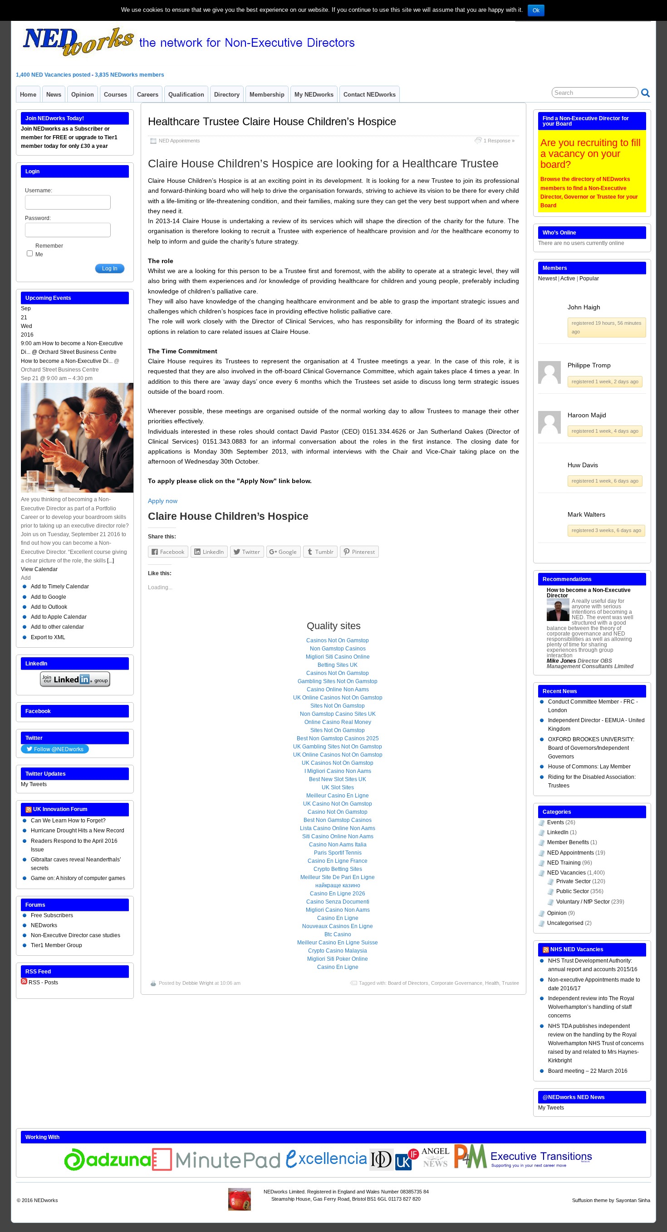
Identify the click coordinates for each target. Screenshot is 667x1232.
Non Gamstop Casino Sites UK (338, 714)
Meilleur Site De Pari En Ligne (337, 877)
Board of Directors (408, 983)
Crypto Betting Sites (338, 869)
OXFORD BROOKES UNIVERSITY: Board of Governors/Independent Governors (591, 748)
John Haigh (584, 307)
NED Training (564, 863)
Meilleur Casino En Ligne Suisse (337, 942)
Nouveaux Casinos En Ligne (337, 926)
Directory (227, 94)
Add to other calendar (57, 627)
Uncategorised (565, 923)
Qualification (186, 94)
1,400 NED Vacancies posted (54, 75)
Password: (38, 218)
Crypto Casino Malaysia (337, 951)
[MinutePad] (216, 1169)
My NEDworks (314, 94)
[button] (26, 578)
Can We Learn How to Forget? (68, 820)
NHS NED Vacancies (576, 949)
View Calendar (39, 569)
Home (28, 94)
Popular (589, 278)
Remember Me (49, 250)
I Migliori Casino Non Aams (337, 771)
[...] (110, 560)
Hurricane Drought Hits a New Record (77, 830)
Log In (110, 268)
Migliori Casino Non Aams (338, 910)
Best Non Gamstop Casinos (338, 820)
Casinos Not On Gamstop (337, 640)
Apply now (162, 500)
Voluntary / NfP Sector (583, 902)
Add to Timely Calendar (60, 586)
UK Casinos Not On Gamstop (337, 763)
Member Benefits (568, 842)
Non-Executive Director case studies (75, 935)
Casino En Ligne (337, 918)
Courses (115, 94)
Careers (147, 94)
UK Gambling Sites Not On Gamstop (337, 746)
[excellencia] (325, 1169)
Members (555, 268)
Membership (267, 94)
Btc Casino (337, 934)
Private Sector (573, 881)
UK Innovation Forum (60, 809)
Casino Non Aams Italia (338, 844)
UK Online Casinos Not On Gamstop (338, 697)
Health (492, 983)
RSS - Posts (43, 982)
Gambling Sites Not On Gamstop (338, 681)
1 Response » (499, 140)
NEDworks (44, 925)
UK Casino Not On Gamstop (337, 804)
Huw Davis (583, 465)
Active (567, 278)
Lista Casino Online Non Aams (337, 828)
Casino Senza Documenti (337, 902)
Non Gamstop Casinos (338, 648)
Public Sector (572, 891)
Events (555, 822)
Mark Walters (586, 514)
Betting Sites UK (338, 665)
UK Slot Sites (338, 787)
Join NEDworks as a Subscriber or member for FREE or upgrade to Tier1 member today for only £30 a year (69, 137)
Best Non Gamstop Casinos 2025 (338, 738)
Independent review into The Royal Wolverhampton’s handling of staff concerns (591, 1007)
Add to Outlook (49, 607)
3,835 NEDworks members (129, 75)
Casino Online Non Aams (338, 689)
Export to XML (48, 637)
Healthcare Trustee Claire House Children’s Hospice (272, 121)
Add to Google (48, 597)
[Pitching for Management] (470, 1169)
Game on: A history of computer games (78, 878)
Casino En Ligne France (338, 861)
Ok (536, 10)
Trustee (510, 983)
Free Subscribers (52, 915)
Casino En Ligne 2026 (337, 893)
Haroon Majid (587, 415)
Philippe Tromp (589, 365)
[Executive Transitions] (546, 1169)
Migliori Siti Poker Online (337, 959)
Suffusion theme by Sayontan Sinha (611, 1200)
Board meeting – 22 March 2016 (588, 1071)
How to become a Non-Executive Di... (67, 361)
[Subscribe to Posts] (24, 982)
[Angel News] (436, 1169)
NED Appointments (179, 140)
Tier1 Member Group (56, 945)
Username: (38, 190)
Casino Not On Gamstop (338, 812)
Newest (547, 278)
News (53, 94)
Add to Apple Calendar (59, 617)
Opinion (82, 94)
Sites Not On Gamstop (337, 706)
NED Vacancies (566, 873)
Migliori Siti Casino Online (338, 657)
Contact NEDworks (369, 94)
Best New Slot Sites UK (337, 779)
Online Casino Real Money (337, 722)
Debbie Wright (197, 983)
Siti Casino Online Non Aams (337, 836)
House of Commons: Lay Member (589, 766)
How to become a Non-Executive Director (589, 593)
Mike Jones (561, 661)
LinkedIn (558, 832)
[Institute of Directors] (381, 1169)
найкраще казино (337, 885)
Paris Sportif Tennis (338, 853)
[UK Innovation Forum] (407, 1169)
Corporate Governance (456, 983)
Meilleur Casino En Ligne (337, 795)
